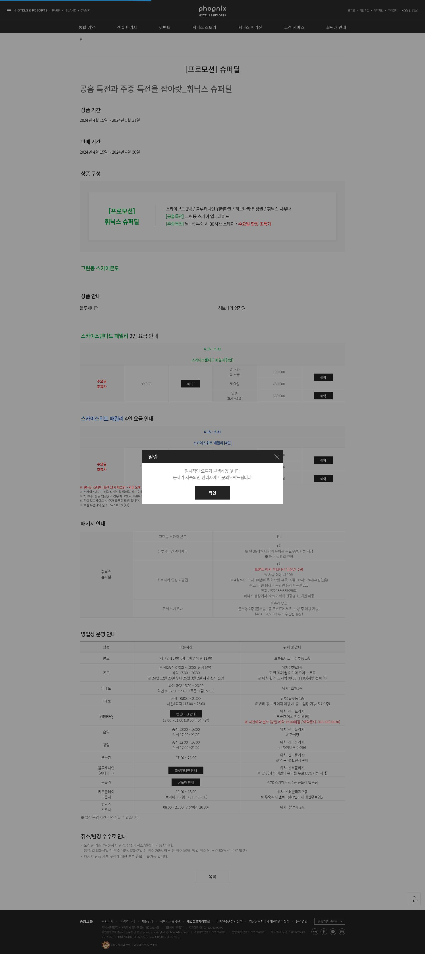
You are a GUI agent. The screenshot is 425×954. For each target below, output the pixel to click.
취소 (276, 456)
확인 (212, 493)
